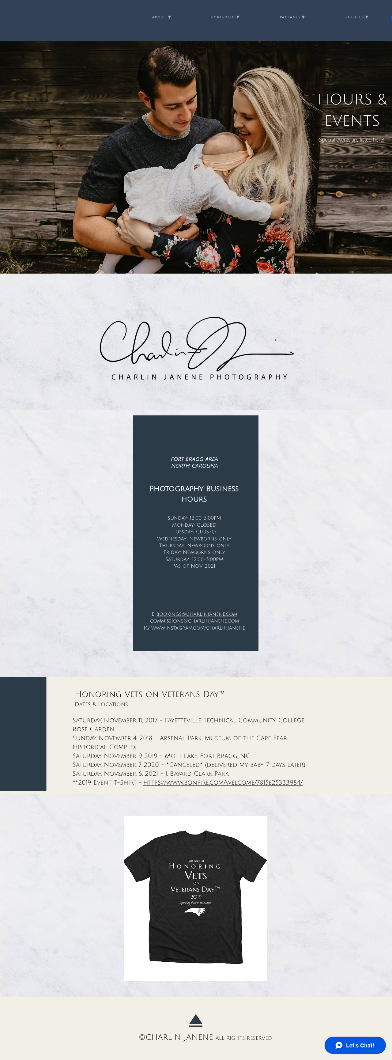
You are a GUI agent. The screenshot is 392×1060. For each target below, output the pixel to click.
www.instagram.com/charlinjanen (198, 628)
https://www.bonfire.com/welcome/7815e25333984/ (223, 782)
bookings (169, 614)
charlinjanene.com (211, 614)
